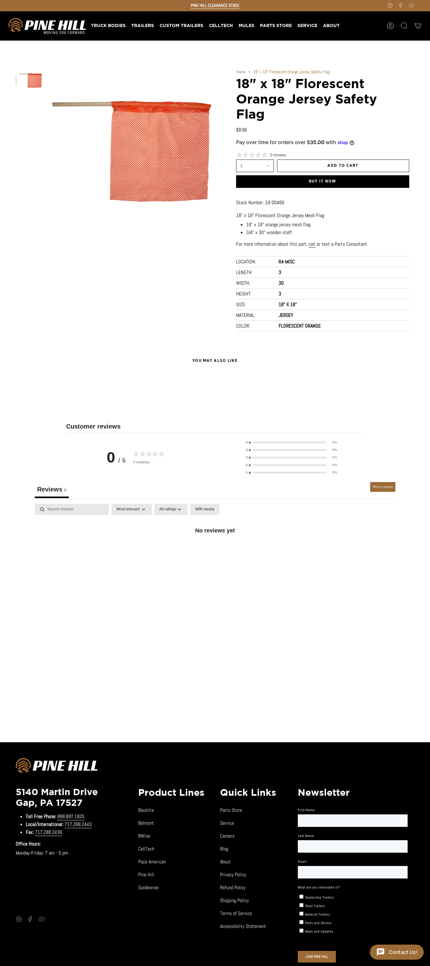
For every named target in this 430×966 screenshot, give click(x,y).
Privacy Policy (233, 874)
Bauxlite (146, 810)
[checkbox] (204, 509)
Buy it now (323, 181)
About (225, 861)
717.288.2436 (48, 832)
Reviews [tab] (51, 489)
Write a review (383, 486)
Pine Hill (146, 874)
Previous (48, 152)
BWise (144, 836)
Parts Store (231, 810)
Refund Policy (233, 887)
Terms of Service (236, 913)
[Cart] (418, 25)
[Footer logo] (57, 766)
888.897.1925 (70, 816)
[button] (142, 26)
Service (227, 823)
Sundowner (148, 887)
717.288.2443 (78, 824)
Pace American (152, 861)
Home (241, 72)
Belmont (146, 823)
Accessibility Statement (243, 926)
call (311, 244)
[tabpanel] (215, 551)
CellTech (146, 848)
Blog (224, 848)
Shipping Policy (234, 900)
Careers (227, 836)
